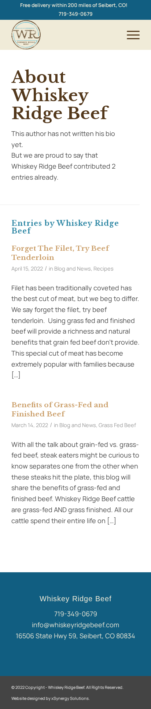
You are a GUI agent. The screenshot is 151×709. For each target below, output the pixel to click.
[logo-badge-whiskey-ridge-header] (62, 34)
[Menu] (129, 34)
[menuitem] (73, 5)
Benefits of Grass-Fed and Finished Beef (59, 409)
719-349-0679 (76, 13)
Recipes (103, 268)
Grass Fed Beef (117, 425)
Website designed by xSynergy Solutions (50, 698)
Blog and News (72, 268)
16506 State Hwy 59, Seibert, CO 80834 (75, 635)
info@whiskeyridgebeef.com (75, 624)
